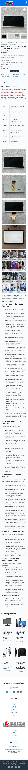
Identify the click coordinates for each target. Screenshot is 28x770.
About (14, 703)
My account (14, 710)
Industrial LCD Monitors (10, 42)
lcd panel (6, 76)
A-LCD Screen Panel (11, 74)
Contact (14, 707)
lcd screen (10, 76)
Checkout (14, 706)
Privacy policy (14, 735)
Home (2, 42)
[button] (24, 9)
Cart (14, 704)
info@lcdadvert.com (14, 746)
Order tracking (14, 730)
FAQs (14, 732)
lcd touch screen (16, 76)
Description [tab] (4, 82)
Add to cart (15, 71)
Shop (14, 715)
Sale (14, 714)
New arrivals (14, 712)
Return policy (14, 733)
